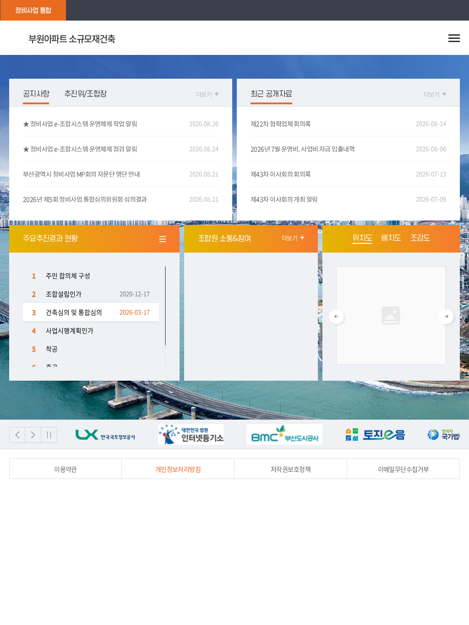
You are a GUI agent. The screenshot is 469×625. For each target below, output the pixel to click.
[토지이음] (367, 434)
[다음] (33, 435)
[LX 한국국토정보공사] (97, 434)
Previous (336, 316)
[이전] (17, 435)
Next (446, 316)
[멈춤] (49, 435)
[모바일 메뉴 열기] (454, 38)
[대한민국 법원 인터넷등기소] (183, 434)
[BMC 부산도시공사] (276, 434)
